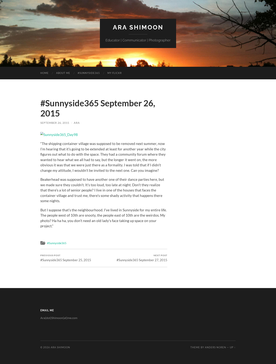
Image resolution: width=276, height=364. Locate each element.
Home (44, 72)
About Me (63, 72)
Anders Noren (215, 347)
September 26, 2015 (54, 122)
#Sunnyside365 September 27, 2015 (142, 258)
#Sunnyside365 (89, 72)
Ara (77, 122)
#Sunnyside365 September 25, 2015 (65, 258)
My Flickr (114, 72)
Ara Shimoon (138, 27)
